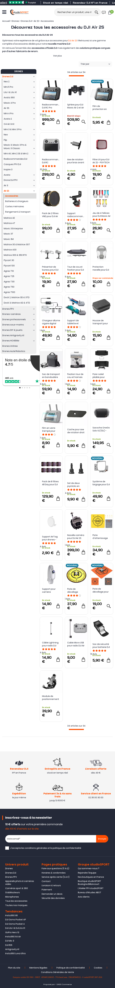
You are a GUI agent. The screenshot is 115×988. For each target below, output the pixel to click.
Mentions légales (38, 967)
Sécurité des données (53, 898)
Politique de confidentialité (70, 967)
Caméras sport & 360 (16, 888)
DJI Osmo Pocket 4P (15, 919)
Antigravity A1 (12, 949)
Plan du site (14, 967)
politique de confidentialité (67, 848)
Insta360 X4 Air (13, 936)
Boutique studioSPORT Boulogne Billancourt (89, 883)
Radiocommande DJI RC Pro (51, 106)
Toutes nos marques (16, 905)
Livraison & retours (51, 885)
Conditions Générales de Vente (57, 972)
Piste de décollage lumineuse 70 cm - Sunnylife (76, 590)
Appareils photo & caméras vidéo (19, 883)
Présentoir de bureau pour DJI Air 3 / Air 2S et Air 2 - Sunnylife (50, 268)
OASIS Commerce (64, 984)
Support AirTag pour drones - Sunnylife (50, 538)
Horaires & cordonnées (54, 872)
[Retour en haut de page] (111, 689)
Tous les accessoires (16, 900)
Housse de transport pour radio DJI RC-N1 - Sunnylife (101, 322)
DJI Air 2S (72, 40)
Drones (9, 868)
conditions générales (36, 848)
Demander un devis (52, 893)
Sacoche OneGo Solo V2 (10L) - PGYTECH (101, 429)
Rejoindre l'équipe (87, 872)
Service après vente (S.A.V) (55, 876)
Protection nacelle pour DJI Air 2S (101, 268)
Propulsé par (49, 984)
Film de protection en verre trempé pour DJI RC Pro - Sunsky (101, 108)
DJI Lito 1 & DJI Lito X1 (15, 928)
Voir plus (57, 55)
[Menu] (4, 12)
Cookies (98, 967)
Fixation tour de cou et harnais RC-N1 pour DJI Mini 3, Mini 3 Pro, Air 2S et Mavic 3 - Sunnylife (76, 376)
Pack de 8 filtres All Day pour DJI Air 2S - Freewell (50, 483)
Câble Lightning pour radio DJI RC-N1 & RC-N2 (50, 644)
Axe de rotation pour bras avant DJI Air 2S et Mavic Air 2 (76, 161)
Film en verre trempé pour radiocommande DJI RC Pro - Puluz (51, 429)
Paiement (47, 889)
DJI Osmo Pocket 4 (15, 923)
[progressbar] (76, 75)
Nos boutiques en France (91, 876)
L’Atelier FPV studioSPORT (90, 888)
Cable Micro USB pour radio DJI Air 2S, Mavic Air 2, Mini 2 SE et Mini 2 (75, 644)
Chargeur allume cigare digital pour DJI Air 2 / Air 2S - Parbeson (51, 322)
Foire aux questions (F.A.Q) (55, 868)
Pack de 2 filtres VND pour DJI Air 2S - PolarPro (50, 215)
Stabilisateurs (12, 892)
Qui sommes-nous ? (88, 868)
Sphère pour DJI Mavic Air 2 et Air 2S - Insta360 (75, 106)
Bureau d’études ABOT (89, 892)
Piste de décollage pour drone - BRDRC (101, 590)
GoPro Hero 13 (12, 932)
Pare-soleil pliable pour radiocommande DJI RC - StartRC (102, 376)
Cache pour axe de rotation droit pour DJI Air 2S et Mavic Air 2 (75, 431)
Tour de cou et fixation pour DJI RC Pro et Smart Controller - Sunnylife (75, 268)
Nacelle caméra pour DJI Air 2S (75, 537)
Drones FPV (11, 876)
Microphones (12, 896)
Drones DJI (10, 872)
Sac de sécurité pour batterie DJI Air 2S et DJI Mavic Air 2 (102, 646)
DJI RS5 (8, 945)
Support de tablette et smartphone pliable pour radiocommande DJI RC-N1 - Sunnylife (76, 322)
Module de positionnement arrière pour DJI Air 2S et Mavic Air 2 (51, 698)
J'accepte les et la (45, 848)
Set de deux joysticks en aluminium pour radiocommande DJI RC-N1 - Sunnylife (76, 485)
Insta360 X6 (11, 915)
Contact (46, 881)
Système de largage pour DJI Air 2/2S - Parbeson (101, 483)
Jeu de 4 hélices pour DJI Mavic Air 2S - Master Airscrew (102, 214)
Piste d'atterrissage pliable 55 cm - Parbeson (100, 537)
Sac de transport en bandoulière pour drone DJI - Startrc (51, 376)
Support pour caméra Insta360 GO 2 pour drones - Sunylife (49, 590)
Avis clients (84, 896)
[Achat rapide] (58, 121)
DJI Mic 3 (9, 940)
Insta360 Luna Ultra (15, 953)
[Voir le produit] (83, 121)
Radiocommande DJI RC (51, 161)
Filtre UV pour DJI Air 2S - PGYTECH (101, 161)
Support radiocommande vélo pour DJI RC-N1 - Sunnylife (76, 215)
